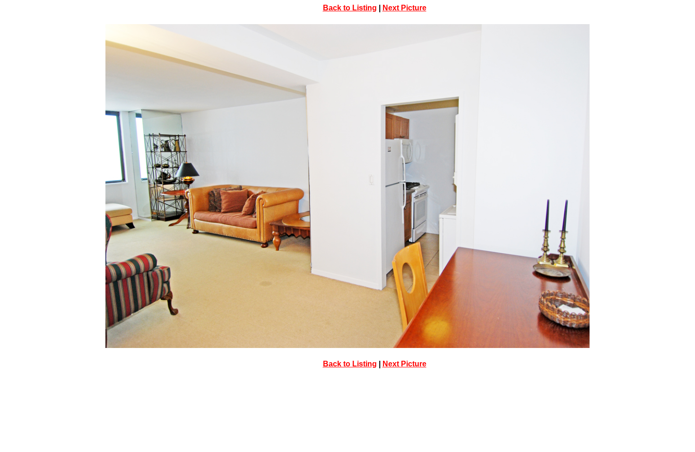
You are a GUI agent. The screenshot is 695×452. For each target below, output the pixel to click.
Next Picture (404, 8)
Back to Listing (350, 8)
